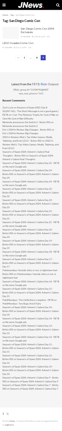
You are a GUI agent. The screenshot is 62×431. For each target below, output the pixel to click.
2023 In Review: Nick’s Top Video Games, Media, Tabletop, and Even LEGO (30, 144)
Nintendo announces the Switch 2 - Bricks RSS (26, 122)
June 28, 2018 (39, 36)
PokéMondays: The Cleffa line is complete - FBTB (28, 300)
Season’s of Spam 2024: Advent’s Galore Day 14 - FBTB (30, 318)
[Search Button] (58, 5)
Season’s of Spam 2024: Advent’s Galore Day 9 (34, 381)
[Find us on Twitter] (7, 414)
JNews (12, 421)
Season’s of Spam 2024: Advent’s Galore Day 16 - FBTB (30, 281)
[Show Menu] (4, 5)
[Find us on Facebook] (3, 414)
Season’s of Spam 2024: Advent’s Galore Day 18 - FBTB (30, 251)
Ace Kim (26, 36)
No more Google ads (16, 166)
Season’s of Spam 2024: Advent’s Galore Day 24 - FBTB (30, 181)
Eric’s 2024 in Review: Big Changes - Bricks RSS (26, 129)
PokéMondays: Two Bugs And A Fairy (21, 303)
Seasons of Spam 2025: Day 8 (32, 107)
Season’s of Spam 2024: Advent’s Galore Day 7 (34, 388)
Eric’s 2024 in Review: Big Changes (20, 133)
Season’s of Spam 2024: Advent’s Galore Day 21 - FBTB (30, 222)
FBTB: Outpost (45, 84)
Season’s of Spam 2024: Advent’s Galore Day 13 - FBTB (30, 337)
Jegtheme (9, 425)
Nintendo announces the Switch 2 (20, 126)
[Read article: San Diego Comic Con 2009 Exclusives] (10, 33)
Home (5, 15)
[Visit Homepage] (31, 5)
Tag (11, 15)
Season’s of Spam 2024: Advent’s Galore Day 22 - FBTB (30, 163)
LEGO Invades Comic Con (17, 43)
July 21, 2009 (20, 47)
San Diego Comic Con (25, 15)
